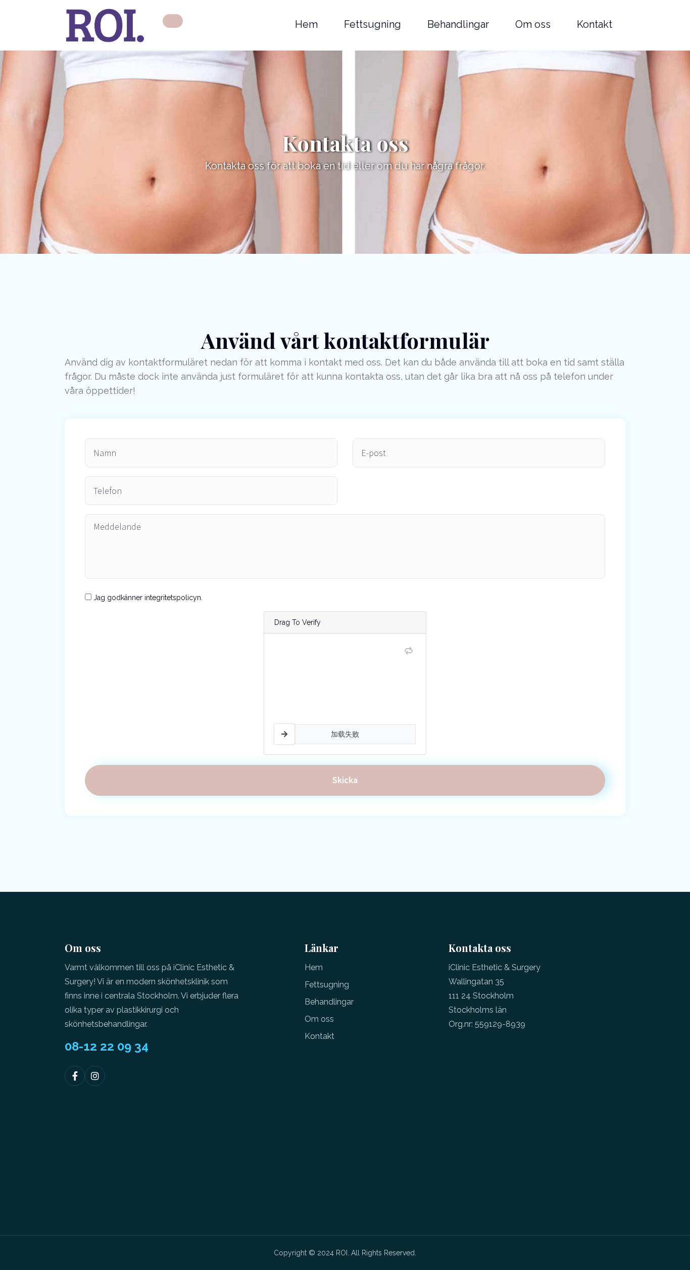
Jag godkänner (148, 598)
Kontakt (594, 24)
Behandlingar (458, 24)
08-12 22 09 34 (107, 1046)
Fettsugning (372, 24)
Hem (306, 24)
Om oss (533, 24)
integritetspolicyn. (173, 598)
